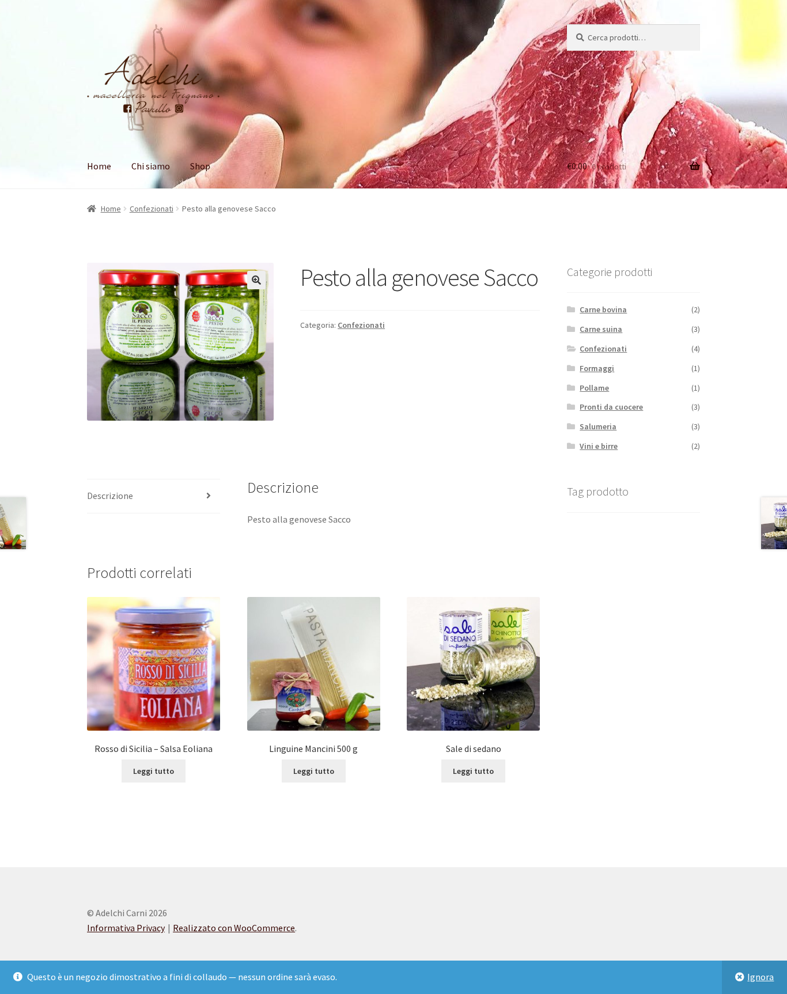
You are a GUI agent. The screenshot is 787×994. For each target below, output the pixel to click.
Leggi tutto (153, 771)
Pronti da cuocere (611, 407)
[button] (256, 280)
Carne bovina (603, 309)
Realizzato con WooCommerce (234, 927)
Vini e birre (599, 446)
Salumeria (598, 426)
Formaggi (597, 368)
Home (99, 166)
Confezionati (151, 208)
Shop (200, 166)
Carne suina (601, 329)
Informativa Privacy (126, 927)
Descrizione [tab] (110, 495)
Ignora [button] (760, 976)
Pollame (594, 388)
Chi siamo (150, 166)
